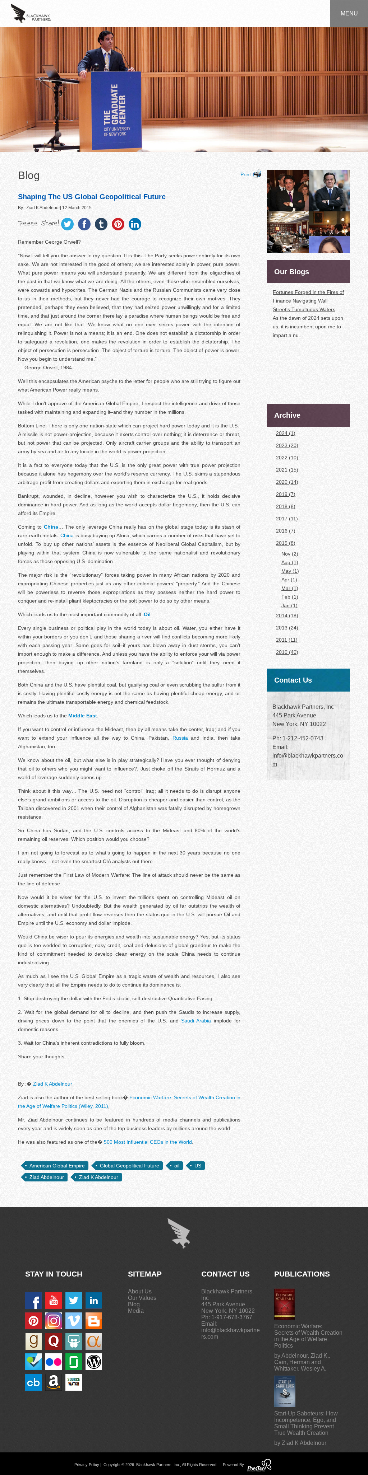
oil (176, 1166)
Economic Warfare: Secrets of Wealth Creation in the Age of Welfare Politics (308, 1336)
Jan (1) (289, 605)
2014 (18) (287, 615)
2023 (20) (287, 445)
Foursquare (33, 1361)
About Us (140, 1291)
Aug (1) (289, 562)
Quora (53, 1341)
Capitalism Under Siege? (301, 373)
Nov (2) (289, 554)
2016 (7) (285, 531)
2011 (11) (287, 640)
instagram (53, 1320)
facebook (33, 1300)
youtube (53, 1300)
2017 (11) (287, 518)
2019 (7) (285, 494)
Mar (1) (289, 588)
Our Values (142, 1298)
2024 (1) (285, 433)
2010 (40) (287, 652)
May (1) (290, 571)
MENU (349, 13)
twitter (73, 1300)
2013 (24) (287, 628)
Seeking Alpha (94, 1341)
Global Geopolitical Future (129, 1166)
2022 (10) (287, 457)
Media (136, 1311)
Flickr (53, 1361)
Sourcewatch (73, 1382)
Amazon (53, 1382)
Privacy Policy (86, 1464)
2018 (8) (285, 506)
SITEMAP (145, 1274)
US (197, 1166)
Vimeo (73, 1320)
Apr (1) (289, 579)
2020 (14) (287, 482)
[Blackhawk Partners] (31, 13)
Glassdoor (73, 1361)
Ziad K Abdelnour (52, 1084)
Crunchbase (33, 1382)
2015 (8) (285, 543)
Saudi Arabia (196, 1021)
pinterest (33, 1320)
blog (94, 1320)
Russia (180, 738)
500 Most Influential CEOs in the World (148, 1142)
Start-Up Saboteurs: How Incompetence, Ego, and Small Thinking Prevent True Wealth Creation (306, 1423)
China (67, 535)
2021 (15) (287, 470)
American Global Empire (57, 1166)
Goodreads (33, 1341)
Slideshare (73, 1341)
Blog (134, 1304)
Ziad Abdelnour (46, 1177)
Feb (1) (289, 597)
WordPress (94, 1361)
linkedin (94, 1300)
